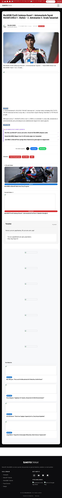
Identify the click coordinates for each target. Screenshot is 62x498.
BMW (32, 156)
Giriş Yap (10, 239)
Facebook (33, 148)
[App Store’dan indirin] (21, 1)
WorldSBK (41, 26)
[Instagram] (34, 475)
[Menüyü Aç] (58, 5)
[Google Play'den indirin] (49, 483)
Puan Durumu (6, 483)
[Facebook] (47, 475)
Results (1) (6, 125)
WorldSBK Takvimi (8, 480)
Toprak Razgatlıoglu (15, 156)
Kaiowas (37, 495)
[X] (43, 475)
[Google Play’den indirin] (38, 1)
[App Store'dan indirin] (38, 483)
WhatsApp (42, 148)
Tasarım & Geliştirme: (28, 495)
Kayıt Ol (15, 239)
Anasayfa (5, 474)
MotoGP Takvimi (7, 477)
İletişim (5, 486)
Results (5, 108)
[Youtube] (38, 475)
